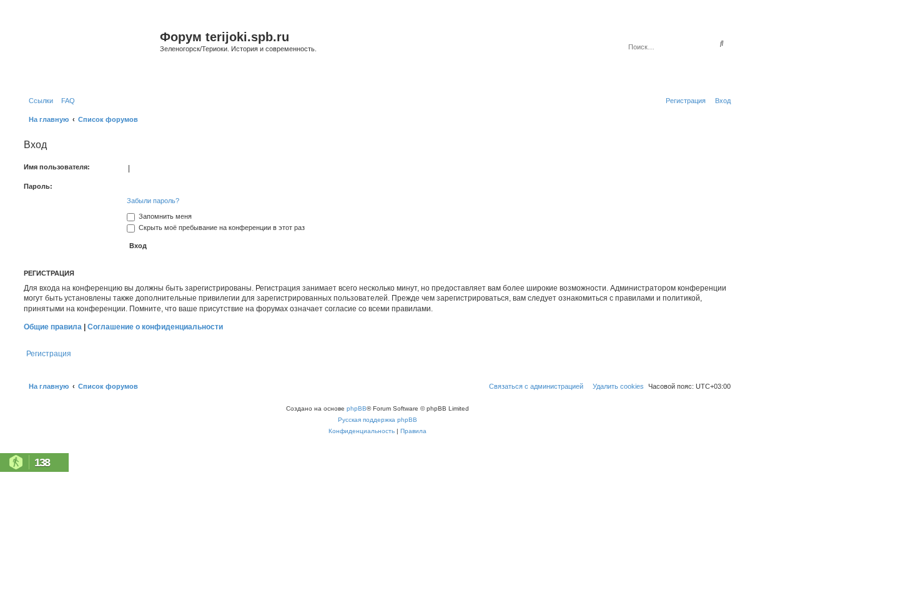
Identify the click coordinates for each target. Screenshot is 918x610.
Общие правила (53, 326)
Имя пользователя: (57, 167)
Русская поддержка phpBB (377, 419)
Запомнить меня (164, 216)
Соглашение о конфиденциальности (155, 326)
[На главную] (90, 52)
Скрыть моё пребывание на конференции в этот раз (221, 227)
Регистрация (48, 353)
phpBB (357, 408)
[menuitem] (65, 100)
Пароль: (38, 186)
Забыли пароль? (153, 200)
